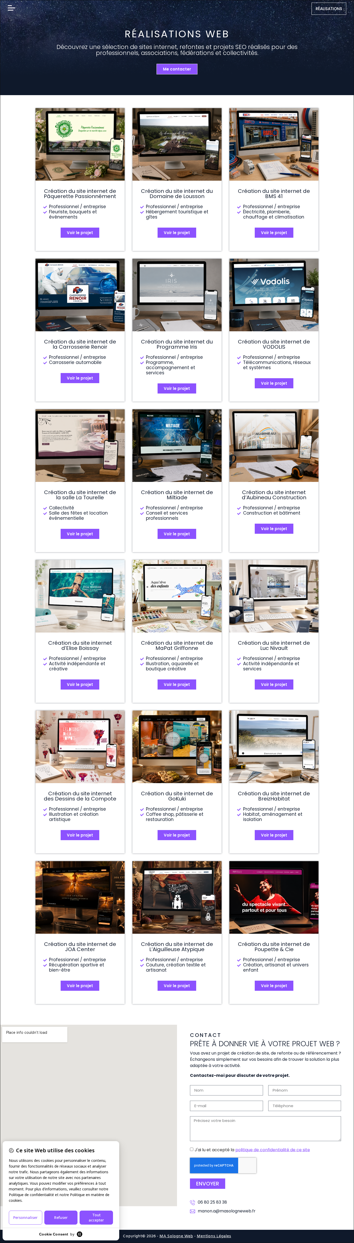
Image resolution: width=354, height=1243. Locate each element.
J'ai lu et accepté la (252, 1150)
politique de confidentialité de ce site (272, 1150)
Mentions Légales (214, 1236)
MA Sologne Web (176, 1236)
